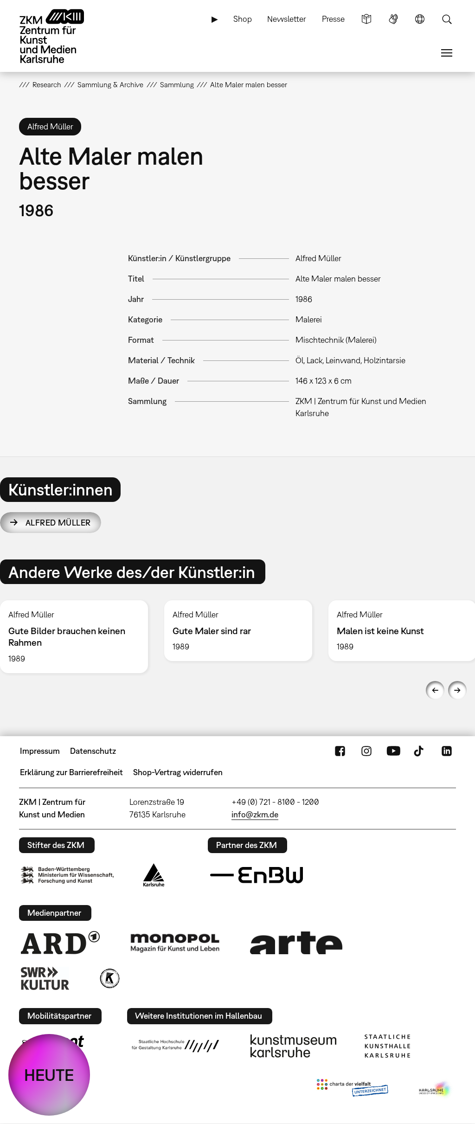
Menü (446, 53)
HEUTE (49, 1075)
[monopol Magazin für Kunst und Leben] (174, 942)
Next (457, 690)
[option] (238, 630)
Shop (242, 19)
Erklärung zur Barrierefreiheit (71, 772)
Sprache (420, 19)
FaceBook (340, 751)
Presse (333, 19)
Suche (446, 19)
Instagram (366, 751)
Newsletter (286, 19)
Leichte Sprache (366, 19)
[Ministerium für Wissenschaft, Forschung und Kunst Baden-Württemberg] (67, 875)
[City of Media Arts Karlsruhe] (435, 1089)
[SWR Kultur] (45, 978)
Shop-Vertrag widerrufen (178, 772)
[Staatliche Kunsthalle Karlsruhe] (387, 1046)
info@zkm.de (254, 814)
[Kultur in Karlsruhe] (109, 978)
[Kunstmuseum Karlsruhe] (293, 1046)
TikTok (420, 751)
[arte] (296, 942)
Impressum (40, 751)
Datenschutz (93, 751)
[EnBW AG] (256, 875)
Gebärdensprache (393, 19)
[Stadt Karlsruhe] (153, 874)
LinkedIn (446, 751)
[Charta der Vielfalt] (352, 1089)
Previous (435, 690)
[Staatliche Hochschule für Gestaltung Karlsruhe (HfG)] (175, 1046)
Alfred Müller (58, 522)
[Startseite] (61, 36)
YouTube (393, 751)
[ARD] (60, 942)
